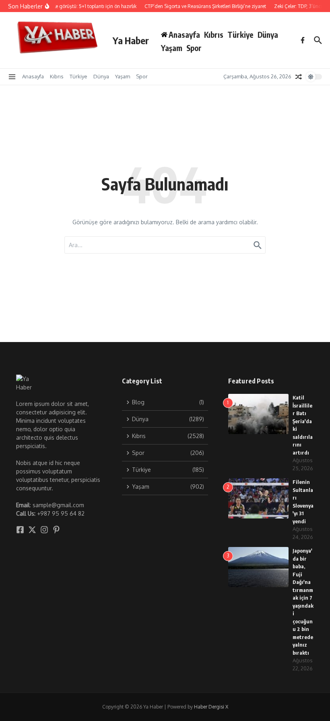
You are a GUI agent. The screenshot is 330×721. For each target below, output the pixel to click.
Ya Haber (131, 40)
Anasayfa (33, 76)
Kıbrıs (213, 34)
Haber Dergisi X (211, 707)
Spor (194, 48)
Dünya (268, 34)
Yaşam (171, 48)
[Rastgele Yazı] (298, 77)
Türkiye (240, 34)
